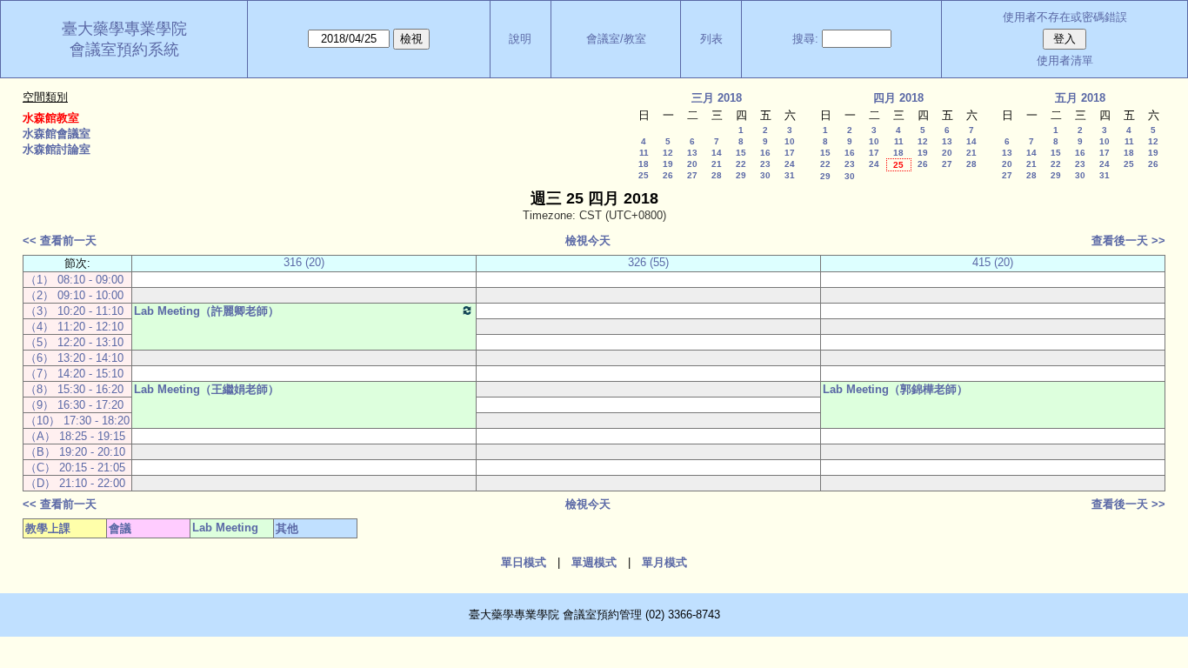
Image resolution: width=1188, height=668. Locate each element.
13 (692, 152)
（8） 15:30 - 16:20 (74, 389)
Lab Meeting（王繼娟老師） (206, 389)
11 (644, 152)
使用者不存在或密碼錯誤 (1065, 16)
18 (643, 164)
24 (789, 164)
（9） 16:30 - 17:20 (74, 404)
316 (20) (304, 262)
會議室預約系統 (124, 49)
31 (789, 175)
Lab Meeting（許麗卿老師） (206, 310)
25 (643, 175)
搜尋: (805, 38)
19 (668, 164)
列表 (711, 38)
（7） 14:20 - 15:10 (74, 373)
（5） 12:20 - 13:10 (74, 342)
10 (789, 141)
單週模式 (594, 562)
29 (741, 175)
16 (765, 152)
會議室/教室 (616, 38)
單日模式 (523, 562)
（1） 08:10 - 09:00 (74, 279)
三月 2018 (716, 97)
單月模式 (664, 562)
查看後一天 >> (1128, 240)
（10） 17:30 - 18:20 (77, 420)
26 (668, 175)
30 (765, 175)
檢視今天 (588, 240)
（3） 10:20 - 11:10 (74, 310)
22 (741, 164)
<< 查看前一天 (60, 240)
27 (692, 175)
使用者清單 (1065, 60)
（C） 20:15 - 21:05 (75, 467)
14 (716, 152)
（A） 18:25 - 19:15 (75, 436)
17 (789, 152)
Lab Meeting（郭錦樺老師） (895, 389)
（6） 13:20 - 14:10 (74, 357)
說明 (520, 38)
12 (668, 152)
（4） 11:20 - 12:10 (74, 326)
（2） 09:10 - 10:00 (74, 295)
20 (692, 164)
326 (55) (648, 262)
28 (716, 175)
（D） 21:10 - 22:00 (75, 483)
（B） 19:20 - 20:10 (75, 451)
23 (765, 164)
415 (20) (992, 262)
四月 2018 (898, 97)
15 (741, 152)
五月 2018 (1080, 97)
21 (716, 164)
